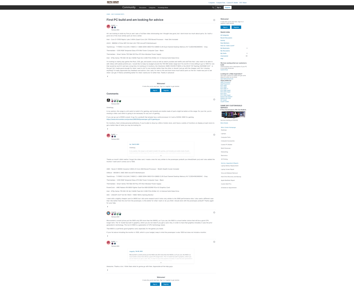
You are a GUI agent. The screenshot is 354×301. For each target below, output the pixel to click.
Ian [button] (112, 99)
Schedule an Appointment (229, 187)
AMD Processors (225, 82)
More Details (224, 123)
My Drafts (234, 53)
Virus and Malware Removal (229, 173)
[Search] (213, 7)
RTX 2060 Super (226, 95)
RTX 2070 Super (225, 92)
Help (222, 58)
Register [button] (166, 90)
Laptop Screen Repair (227, 169)
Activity (223, 40)
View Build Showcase (227, 78)
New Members (225, 43)
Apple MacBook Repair (228, 180)
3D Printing (224, 159)
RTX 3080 (224, 87)
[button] (214, 20)
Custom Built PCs (226, 184)
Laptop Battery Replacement (229, 165)
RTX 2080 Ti (224, 88)
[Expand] (161, 156)
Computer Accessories (228, 141)
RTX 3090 (224, 85)
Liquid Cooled (225, 101)
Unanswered (234, 56)
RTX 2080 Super (226, 90)
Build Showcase (225, 148)
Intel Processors (225, 84)
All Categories (225, 35)
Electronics (224, 155)
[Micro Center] (129, 7)
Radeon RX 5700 (226, 98)
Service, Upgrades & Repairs (229, 163)
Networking (224, 152)
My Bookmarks (234, 48)
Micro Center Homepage (228, 127)
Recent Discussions (226, 38)
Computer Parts (225, 137)
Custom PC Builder (226, 144)
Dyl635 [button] (113, 25)
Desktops (224, 130)
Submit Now (224, 70)
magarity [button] (113, 212)
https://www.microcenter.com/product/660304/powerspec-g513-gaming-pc (133, 119)
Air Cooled (224, 100)
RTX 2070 (224, 93)
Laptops (223, 133)
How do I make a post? (227, 45)
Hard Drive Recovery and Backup (231, 176)
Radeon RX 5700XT (226, 97)
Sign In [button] (155, 90)
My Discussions (225, 51)
